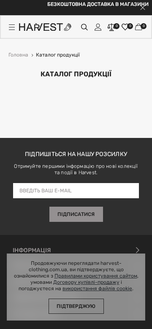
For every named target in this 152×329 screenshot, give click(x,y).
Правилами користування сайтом (95, 276)
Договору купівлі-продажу (86, 282)
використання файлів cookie (97, 289)
